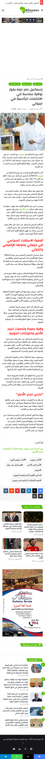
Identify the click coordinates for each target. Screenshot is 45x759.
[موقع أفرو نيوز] (29, 10)
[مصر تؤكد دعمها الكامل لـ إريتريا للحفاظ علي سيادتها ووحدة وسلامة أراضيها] (12, 516)
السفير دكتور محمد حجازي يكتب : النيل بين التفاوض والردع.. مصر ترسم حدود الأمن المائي (15, 711)
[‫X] (34, 490)
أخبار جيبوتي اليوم (18, 459)
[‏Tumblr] (23, 490)
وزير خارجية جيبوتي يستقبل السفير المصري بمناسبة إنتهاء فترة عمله (12, 554)
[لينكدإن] (29, 490)
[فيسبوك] (40, 490)
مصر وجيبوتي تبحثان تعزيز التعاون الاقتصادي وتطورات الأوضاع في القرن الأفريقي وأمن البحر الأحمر (16, 722)
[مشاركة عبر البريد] (40, 496)
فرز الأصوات (24, 209)
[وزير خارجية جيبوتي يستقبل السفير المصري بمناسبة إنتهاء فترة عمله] (12, 543)
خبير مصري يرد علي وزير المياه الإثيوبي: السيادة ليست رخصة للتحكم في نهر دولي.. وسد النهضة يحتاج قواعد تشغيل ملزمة (15, 697)
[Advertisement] (22, 51)
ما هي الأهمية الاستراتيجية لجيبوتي (26, 475)
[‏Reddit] (11, 490)
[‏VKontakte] (5, 490)
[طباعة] (34, 496)
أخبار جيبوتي (35, 459)
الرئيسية (38, 79)
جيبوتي (21, 154)
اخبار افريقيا (27, 84)
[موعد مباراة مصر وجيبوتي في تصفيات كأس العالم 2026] (33, 544)
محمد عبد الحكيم (34, 109)
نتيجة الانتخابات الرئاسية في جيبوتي (26, 480)
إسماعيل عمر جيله (14, 465)
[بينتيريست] (17, 490)
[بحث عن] (42, 11)
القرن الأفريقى (15, 84)
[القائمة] (3, 11)
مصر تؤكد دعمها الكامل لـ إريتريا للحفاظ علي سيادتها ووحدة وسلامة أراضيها (12, 526)
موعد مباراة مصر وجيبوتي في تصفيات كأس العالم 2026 (33, 556)
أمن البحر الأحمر (33, 465)
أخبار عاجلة (30, 79)
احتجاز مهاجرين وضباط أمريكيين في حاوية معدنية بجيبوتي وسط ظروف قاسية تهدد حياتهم (33, 528)
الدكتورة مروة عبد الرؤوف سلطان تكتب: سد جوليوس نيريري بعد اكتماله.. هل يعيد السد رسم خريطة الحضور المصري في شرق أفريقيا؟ (16, 683)
